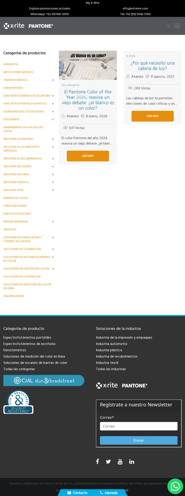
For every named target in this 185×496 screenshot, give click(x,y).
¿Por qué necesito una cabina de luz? (152, 65)
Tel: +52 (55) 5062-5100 (135, 14)
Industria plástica (15, 182)
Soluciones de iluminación (22, 277)
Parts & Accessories (17, 214)
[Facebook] (97, 462)
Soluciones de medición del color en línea (34, 356)
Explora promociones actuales (49, 8)
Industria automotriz (111, 343)
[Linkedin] (131, 463)
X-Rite (130, 56)
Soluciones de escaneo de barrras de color (35, 362)
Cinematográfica (15, 80)
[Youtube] (120, 463)
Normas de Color (15, 198)
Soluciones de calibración (22, 249)
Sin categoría (70, 85)
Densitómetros (14, 350)
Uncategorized (13, 296)
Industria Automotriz (18, 139)
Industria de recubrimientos (22, 159)
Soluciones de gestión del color (26, 269)
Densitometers (13, 88)
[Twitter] (108, 463)
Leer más (88, 156)
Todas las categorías (19, 369)
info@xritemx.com (135, 8)
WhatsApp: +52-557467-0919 (49, 14)
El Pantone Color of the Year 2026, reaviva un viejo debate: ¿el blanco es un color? (88, 100)
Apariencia (10, 64)
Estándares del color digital (23, 111)
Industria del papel (16, 174)
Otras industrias (15, 206)
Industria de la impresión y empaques (124, 337)
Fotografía (11, 119)
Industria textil (13, 190)
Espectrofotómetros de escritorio (27, 96)
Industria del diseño (17, 166)
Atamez (73, 116)
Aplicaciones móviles (18, 72)
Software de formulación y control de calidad (22, 239)
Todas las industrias (111, 369)
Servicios (9, 229)
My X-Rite (92, 3)
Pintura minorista (15, 222)
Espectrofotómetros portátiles (25, 104)
